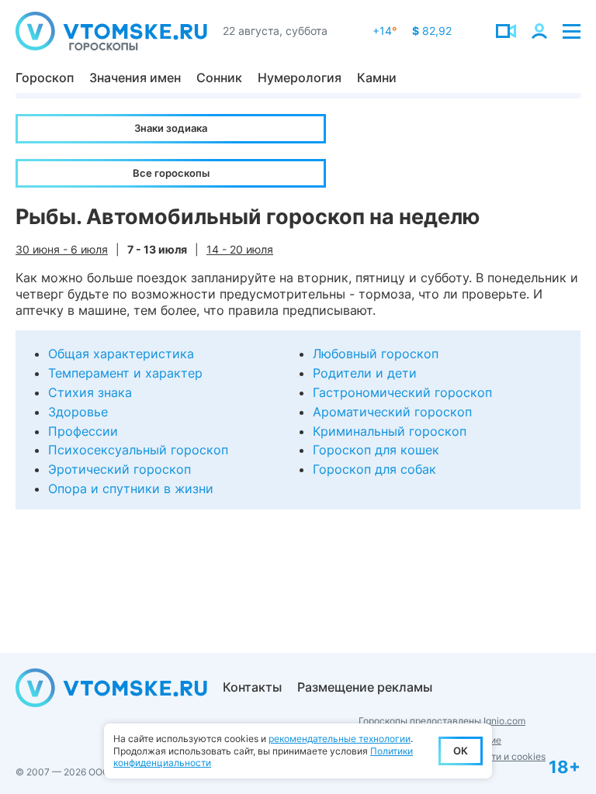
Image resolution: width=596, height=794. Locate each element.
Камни (377, 77)
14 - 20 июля (239, 249)
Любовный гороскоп (375, 353)
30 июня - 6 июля (62, 249)
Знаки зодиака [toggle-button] (170, 128)
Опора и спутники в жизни (130, 488)
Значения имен (135, 77)
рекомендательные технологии (340, 738)
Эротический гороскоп (119, 469)
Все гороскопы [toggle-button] (171, 173)
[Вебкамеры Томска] (506, 31)
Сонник (219, 77)
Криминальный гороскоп (389, 431)
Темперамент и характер (125, 373)
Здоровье (78, 411)
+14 (384, 30)
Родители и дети (365, 373)
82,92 (432, 30)
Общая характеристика (121, 353)
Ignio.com (504, 721)
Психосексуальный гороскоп (138, 449)
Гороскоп (45, 77)
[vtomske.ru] (111, 31)
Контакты (252, 687)
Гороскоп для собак (374, 469)
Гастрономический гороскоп (402, 392)
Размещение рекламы (364, 687)
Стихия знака (90, 392)
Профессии (83, 431)
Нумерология (299, 77)
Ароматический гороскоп (392, 411)
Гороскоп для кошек (376, 449)
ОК (460, 750)
